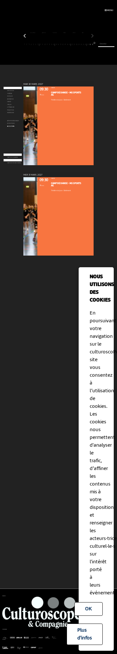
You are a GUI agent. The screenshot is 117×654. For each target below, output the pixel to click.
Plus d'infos (84, 634)
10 (45, 44)
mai (83, 32)
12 (49, 44)
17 (60, 44)
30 (90, 44)
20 (67, 44)
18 (62, 44)
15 (56, 44)
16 (58, 44)
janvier (44, 32)
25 (79, 44)
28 (85, 44)
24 (76, 44)
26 (81, 44)
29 (88, 44)
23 (74, 44)
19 (65, 44)
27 (83, 44)
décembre (33, 32)
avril (74, 32)
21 (69, 44)
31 (92, 44)
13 (51, 44)
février (55, 32)
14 (53, 44)
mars (64, 32)
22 (72, 44)
